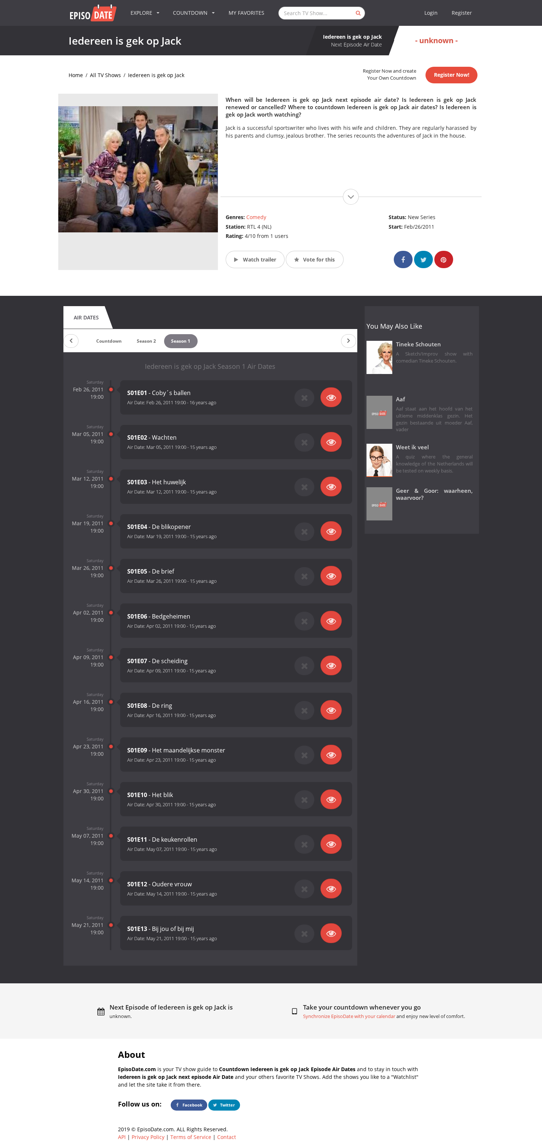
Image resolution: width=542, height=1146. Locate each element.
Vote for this (318, 259)
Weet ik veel (412, 447)
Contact (226, 1136)
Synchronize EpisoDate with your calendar (349, 1016)
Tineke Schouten (418, 344)
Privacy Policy (148, 1136)
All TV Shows (105, 75)
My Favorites (246, 12)
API (122, 1136)
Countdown (109, 341)
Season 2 (146, 341)
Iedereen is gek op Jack (156, 75)
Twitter (227, 1105)
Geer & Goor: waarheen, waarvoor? (434, 494)
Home (76, 75)
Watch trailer (259, 259)
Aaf (400, 399)
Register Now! (451, 74)
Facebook (191, 1105)
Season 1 (180, 341)
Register (462, 12)
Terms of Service (190, 1136)
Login (431, 12)
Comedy (256, 217)
